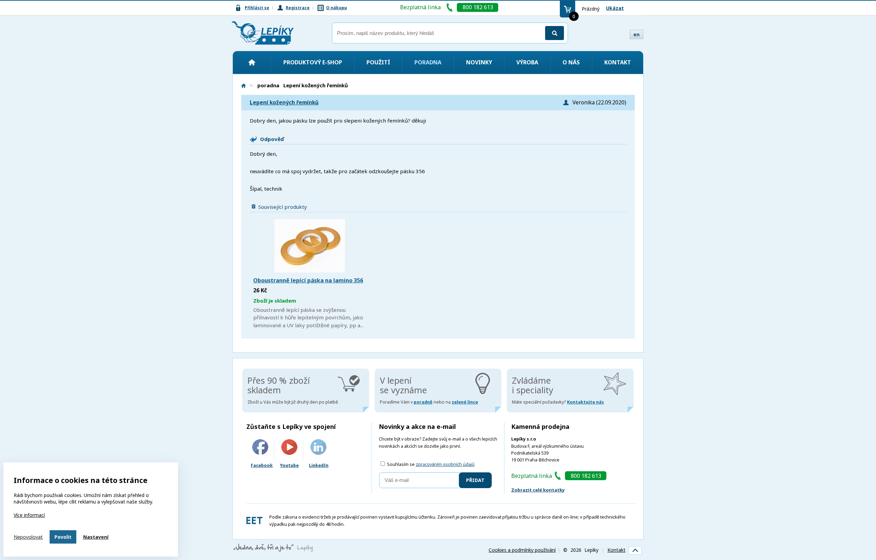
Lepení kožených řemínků (284, 102)
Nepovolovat (28, 537)
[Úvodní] (252, 62)
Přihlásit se (257, 8)
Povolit (63, 537)
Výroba (527, 62)
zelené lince (465, 402)
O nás (571, 62)
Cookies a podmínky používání (522, 550)
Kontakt (617, 62)
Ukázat (615, 8)
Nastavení (95, 537)
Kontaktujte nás (585, 402)
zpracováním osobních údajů (445, 464)
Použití (378, 62)
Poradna (427, 62)
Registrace (298, 8)
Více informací (29, 515)
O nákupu (336, 8)
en (636, 34)
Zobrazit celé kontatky (538, 490)
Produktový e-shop (312, 62)
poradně (423, 402)
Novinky (479, 62)
